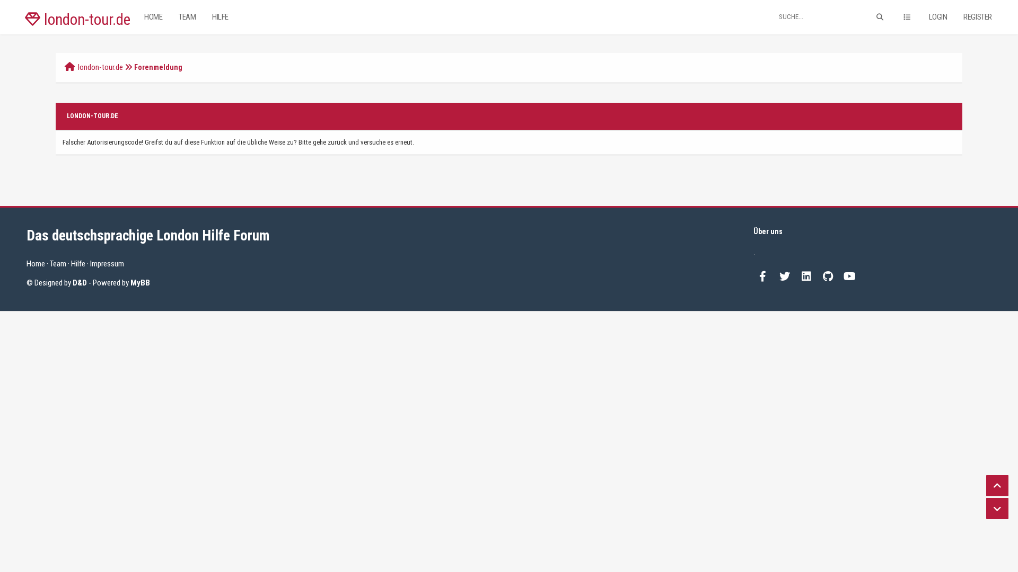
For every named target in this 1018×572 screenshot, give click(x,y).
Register (977, 17)
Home (153, 17)
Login (938, 17)
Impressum (107, 264)
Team (187, 17)
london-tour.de (85, 20)
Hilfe (220, 17)
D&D (80, 283)
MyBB (140, 283)
